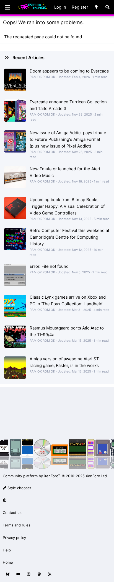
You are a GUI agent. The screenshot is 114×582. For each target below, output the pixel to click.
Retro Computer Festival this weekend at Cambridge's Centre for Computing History (69, 237)
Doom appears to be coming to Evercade (69, 71)
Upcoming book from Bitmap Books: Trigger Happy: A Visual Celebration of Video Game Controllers (67, 206)
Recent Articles (28, 57)
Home (8, 562)
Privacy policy (14, 537)
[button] (56, 500)
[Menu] (7, 7)
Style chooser (18, 488)
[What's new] (96, 7)
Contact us (12, 512)
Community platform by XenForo (55, 476)
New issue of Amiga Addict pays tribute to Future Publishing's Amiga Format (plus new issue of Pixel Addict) (68, 139)
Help (7, 550)
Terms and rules (16, 525)
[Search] (107, 7)
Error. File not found (49, 266)
